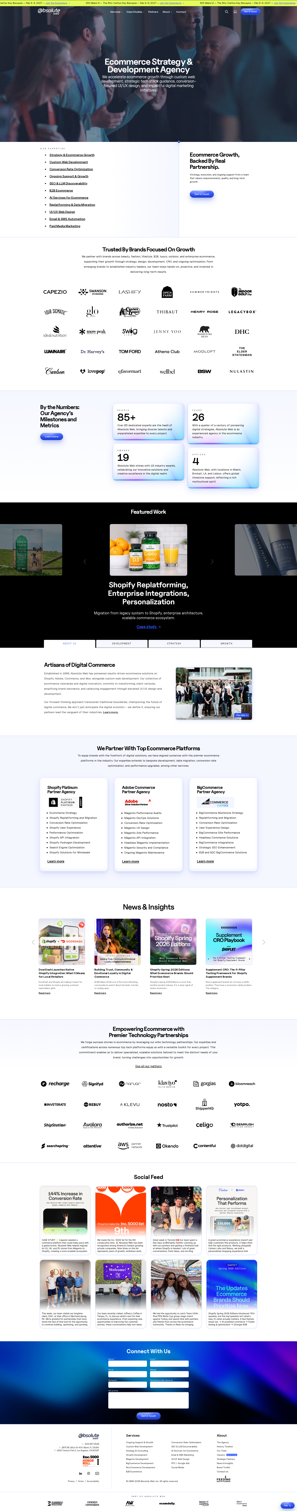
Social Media (177, 1467)
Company (112, 1380)
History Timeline (225, 1446)
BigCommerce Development (139, 1463)
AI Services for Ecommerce (69, 197)
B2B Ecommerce (61, 190)
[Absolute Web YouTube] (96, 1473)
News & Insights (225, 1463)
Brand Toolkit (223, 1467)
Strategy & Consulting (137, 1450)
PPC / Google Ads (180, 1463)
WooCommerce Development (140, 1467)
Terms (81, 1481)
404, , (80, 1447)
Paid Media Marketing (65, 226)
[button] (86, 561)
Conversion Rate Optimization (71, 169)
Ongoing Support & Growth (69, 176)
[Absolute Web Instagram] (88, 1473)
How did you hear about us (161, 1380)
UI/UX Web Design (62, 212)
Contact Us (222, 1471)
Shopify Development (136, 1454)
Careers (221, 1454)
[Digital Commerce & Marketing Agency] (53, 11)
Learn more (51, 436)
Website (153, 1369)
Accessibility (93, 1481)
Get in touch (250, 11)
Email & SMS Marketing (182, 1454)
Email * (153, 1359)
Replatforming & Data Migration (72, 205)
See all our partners (148, 1066)
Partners (153, 11)
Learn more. (110, 712)
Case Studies (134, 11)
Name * (111, 1359)
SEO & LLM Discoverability (68, 183)
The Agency (223, 1442)
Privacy (71, 1481)
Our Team (222, 1450)
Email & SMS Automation (67, 219)
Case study (147, 626)
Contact (181, 11)
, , (78, 1450)
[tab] (69, 644)
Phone (110, 1369)
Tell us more (113, 1390)
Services (115, 11)
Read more (44, 993)
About (166, 11)
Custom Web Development (69, 162)
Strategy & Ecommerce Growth (72, 155)
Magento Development (137, 1459)
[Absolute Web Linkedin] (80, 1473)
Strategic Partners (226, 1459)
